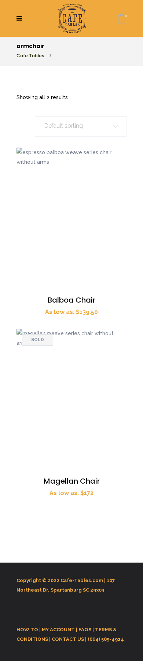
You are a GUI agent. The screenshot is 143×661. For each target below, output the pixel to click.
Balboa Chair (71, 300)
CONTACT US (68, 639)
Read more (117, 337)
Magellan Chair (72, 481)
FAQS (84, 629)
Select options (117, 156)
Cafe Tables (30, 56)
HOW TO (27, 629)
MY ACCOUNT (58, 629)
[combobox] (80, 126)
